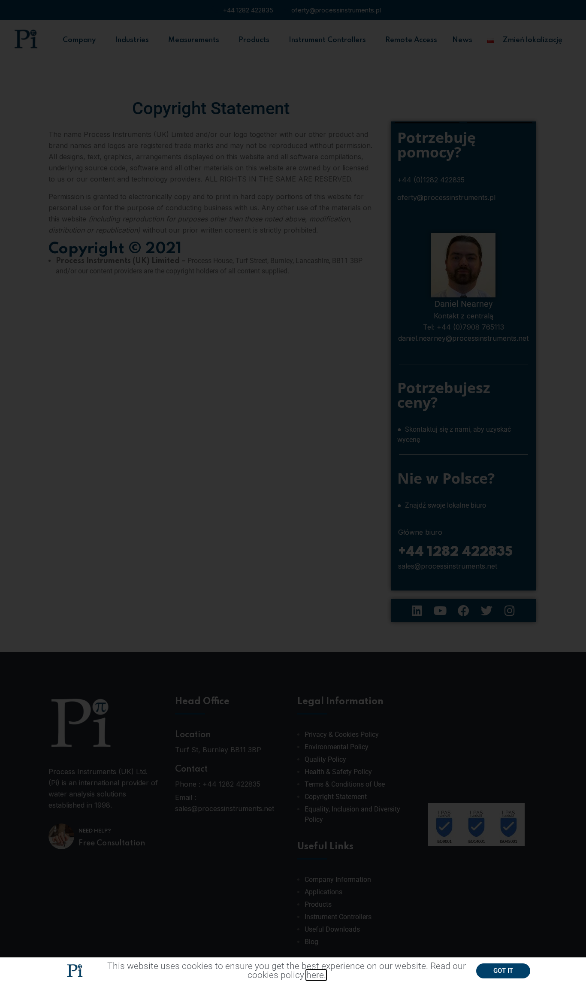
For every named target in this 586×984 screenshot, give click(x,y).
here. (316, 975)
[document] (293, 492)
